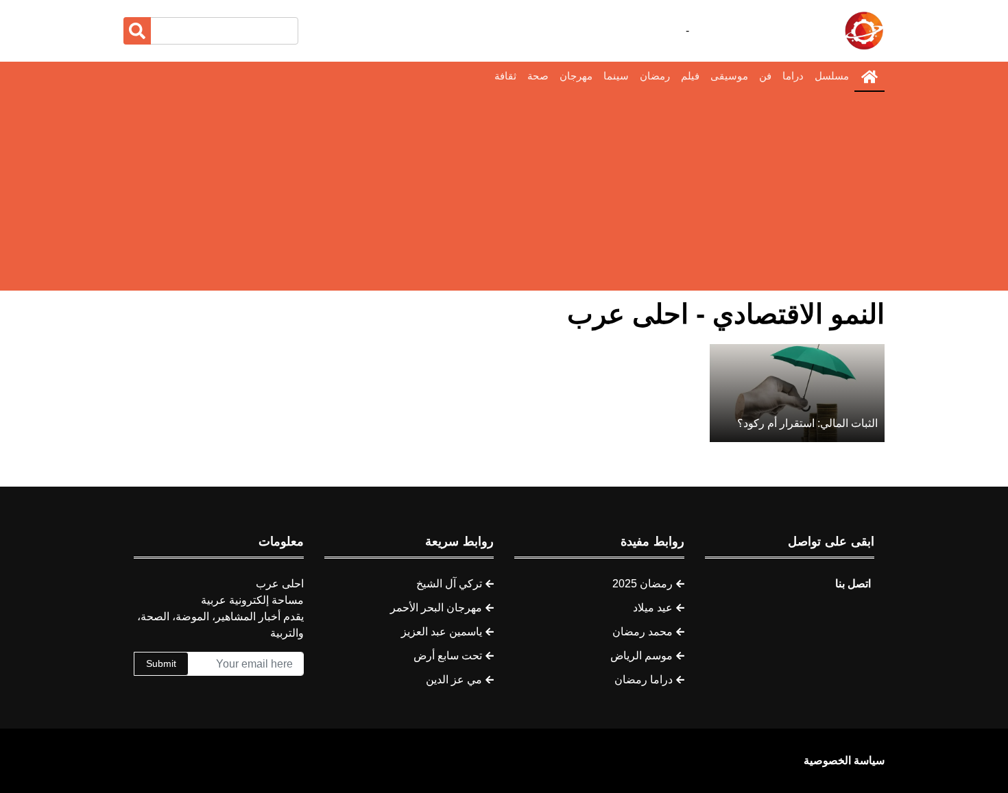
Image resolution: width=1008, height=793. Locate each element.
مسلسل (832, 76)
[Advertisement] (504, 195)
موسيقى (729, 76)
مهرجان (576, 76)
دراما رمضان (643, 679)
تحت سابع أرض (447, 655)
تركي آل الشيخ (449, 583)
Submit (161, 663)
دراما (793, 76)
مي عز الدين (454, 679)
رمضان (655, 76)
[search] (137, 31)
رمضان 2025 (642, 583)
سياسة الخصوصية (844, 760)
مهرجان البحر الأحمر (436, 607)
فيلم (690, 76)
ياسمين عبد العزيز (441, 631)
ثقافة (505, 76)
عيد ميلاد (653, 607)
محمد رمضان (642, 631)
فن (765, 76)
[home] (869, 77)
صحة (538, 76)
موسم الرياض (641, 655)
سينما (616, 76)
